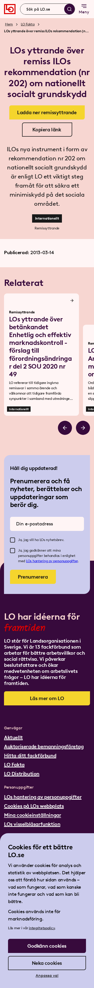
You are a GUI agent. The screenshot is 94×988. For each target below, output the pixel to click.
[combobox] (47, 9)
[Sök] (69, 9)
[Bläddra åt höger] (83, 428)
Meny (84, 12)
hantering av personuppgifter (55, 561)
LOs (29, 561)
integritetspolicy (42, 928)
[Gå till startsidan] (10, 9)
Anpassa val (47, 975)
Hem (9, 24)
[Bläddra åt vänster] (65, 428)
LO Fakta (28, 24)
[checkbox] (12, 540)
